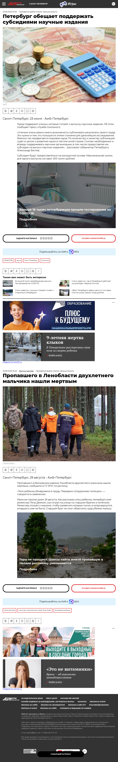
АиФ (5, 104)
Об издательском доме (32, 698)
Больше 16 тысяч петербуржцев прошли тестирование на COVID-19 (65, 211)
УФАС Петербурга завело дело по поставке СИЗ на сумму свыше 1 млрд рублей (91, 291)
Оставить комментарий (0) (93, 238)
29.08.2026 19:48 (10, 371)
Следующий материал (61, 754)
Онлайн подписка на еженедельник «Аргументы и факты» (47, 702)
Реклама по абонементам (53, 705)
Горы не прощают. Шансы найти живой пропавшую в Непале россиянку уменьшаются (61, 561)
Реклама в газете (97, 702)
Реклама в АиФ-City (77, 705)
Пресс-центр (51, 698)
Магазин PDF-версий (69, 698)
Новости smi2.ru (12, 362)
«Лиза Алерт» (9, 463)
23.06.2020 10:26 (10, 12)
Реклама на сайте (29, 705)
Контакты (82, 702)
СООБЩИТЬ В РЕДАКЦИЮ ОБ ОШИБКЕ (75, 708)
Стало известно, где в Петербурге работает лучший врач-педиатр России (91, 282)
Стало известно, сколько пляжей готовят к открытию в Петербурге (34, 291)
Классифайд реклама (99, 705)
